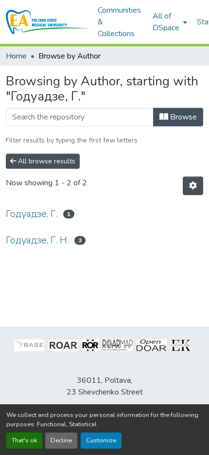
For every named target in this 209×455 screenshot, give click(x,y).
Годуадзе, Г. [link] (31, 213)
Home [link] (16, 56)
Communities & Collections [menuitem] (119, 22)
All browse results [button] (45, 161)
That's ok (24, 440)
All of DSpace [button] (166, 22)
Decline (61, 440)
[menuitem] (169, 22)
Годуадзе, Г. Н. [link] (37, 240)
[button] (47, 22)
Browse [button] (182, 117)
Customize (101, 440)
